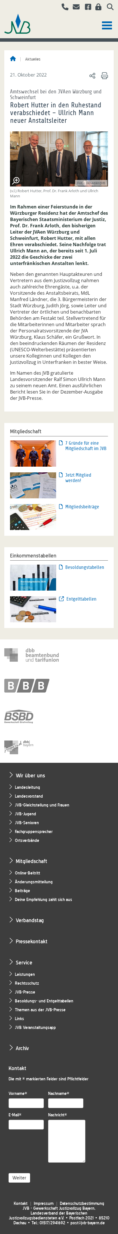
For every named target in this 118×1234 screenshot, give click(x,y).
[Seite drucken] (103, 75)
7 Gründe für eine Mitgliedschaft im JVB (86, 445)
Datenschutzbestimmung (82, 1203)
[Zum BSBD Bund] (31, 716)
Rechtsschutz (27, 983)
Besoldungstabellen (84, 567)
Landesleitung (27, 787)
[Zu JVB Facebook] (86, 8)
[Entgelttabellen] (33, 609)
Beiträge (22, 890)
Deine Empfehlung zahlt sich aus (43, 899)
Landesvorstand (29, 796)
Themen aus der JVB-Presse (40, 1010)
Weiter (19, 1178)
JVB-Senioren (27, 822)
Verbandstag (30, 920)
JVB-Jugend (25, 814)
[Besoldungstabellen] (33, 577)
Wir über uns (30, 775)
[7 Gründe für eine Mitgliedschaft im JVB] (33, 453)
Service (24, 963)
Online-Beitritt (27, 873)
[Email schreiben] (74, 8)
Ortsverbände (27, 840)
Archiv (22, 1048)
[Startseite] (13, 59)
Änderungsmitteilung (34, 882)
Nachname (58, 1093)
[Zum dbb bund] (31, 655)
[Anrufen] (62, 8)
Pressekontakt (32, 941)
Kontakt (20, 1203)
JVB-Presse (25, 992)
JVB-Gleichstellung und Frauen (42, 805)
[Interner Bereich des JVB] (97, 8)
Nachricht (57, 1115)
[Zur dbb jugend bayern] (31, 747)
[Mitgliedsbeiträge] (33, 516)
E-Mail (15, 1115)
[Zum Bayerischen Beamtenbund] (31, 686)
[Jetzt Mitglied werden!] (33, 485)
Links (19, 1018)
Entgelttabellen (81, 599)
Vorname (18, 1093)
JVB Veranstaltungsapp (35, 1027)
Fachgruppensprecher (34, 831)
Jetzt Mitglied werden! (78, 477)
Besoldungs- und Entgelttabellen (44, 1001)
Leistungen (25, 974)
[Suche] (108, 8)
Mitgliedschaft (31, 861)
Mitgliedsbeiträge (82, 506)
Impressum (44, 1203)
